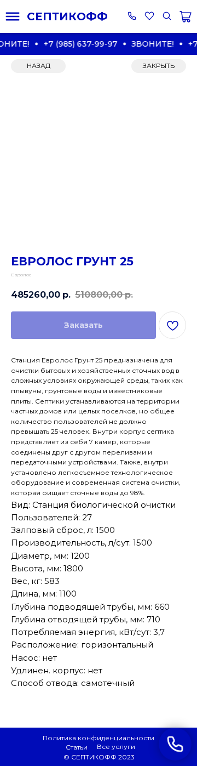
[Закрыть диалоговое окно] (180, 17)
